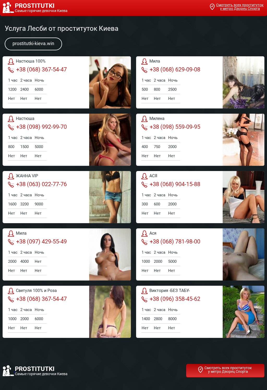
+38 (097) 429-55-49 (41, 241)
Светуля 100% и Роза (36, 290)
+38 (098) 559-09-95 (175, 127)
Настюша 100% (31, 61)
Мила (154, 61)
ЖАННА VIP (27, 175)
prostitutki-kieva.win (33, 43)
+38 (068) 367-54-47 (41, 69)
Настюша (25, 118)
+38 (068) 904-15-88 (175, 184)
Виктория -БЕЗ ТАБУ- (169, 290)
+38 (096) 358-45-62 (175, 299)
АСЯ (153, 175)
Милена (157, 118)
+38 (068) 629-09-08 (175, 69)
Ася (152, 233)
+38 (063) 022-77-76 (41, 184)
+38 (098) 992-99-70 (41, 127)
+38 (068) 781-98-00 (175, 241)
